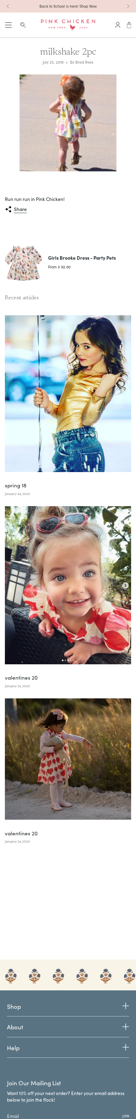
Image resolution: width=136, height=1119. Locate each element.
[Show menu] (8, 25)
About (15, 1027)
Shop (14, 1007)
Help (13, 1048)
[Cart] (129, 25)
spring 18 (16, 485)
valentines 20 (21, 677)
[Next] (128, 6)
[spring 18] (68, 393)
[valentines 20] (68, 585)
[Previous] (8, 6)
